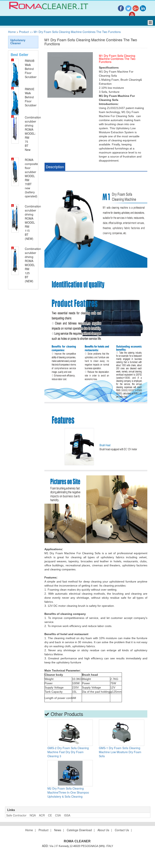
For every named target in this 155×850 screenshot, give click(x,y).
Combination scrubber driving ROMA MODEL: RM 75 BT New (33, 133)
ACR (42, 815)
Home (12, 32)
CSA (58, 815)
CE (50, 815)
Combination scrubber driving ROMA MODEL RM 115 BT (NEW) (33, 222)
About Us (103, 830)
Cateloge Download (79, 830)
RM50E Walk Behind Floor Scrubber (31, 97)
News (57, 830)
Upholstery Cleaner (17, 41)
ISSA (67, 815)
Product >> (25, 32)
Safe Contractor (16, 815)
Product (43, 830)
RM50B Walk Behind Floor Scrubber (31, 69)
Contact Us (122, 830)
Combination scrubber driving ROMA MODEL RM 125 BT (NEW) (33, 265)
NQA (33, 815)
